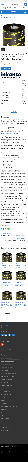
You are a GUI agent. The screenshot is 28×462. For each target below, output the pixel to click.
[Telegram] (7, 229)
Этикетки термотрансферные (8, 373)
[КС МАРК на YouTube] (5, 335)
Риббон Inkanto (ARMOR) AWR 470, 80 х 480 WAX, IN (7, 265)
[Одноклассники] (5, 229)
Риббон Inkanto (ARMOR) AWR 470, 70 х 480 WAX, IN (21, 284)
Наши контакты (5, 430)
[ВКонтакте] (3, 229)
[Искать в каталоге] (25, 4)
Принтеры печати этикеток (7, 361)
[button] (26, 32)
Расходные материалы (6, 358)
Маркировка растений (6, 379)
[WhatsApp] (9, 229)
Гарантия (3, 400)
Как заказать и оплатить (7, 394)
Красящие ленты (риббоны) (8, 376)
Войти (26, 1)
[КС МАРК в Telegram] (9, 335)
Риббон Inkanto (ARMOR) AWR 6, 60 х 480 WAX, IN (20, 265)
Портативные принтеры (7, 364)
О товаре (14, 111)
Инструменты (4, 382)
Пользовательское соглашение (9, 446)
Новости (3, 412)
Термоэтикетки (4, 370)
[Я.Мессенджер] (1, 229)
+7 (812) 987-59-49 (9, 8)
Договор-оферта (5, 403)
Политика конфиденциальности (9, 406)
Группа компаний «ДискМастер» (13, 445)
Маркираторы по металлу (7, 367)
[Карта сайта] (18, 446)
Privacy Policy (20, 448)
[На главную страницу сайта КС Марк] (2, 12)
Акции (2, 415)
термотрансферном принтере (9, 133)
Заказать (7, 68)
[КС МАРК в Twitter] (13, 335)
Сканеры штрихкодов (6, 385)
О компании (4, 409)
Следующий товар (21, 238)
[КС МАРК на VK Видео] (2, 335)
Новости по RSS (7, 349)
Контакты (3, 1)
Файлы (2, 421)
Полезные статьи (5, 418)
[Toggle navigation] (25, 12)
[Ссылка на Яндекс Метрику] (24, 455)
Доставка (3, 397)
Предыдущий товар (7, 233)
